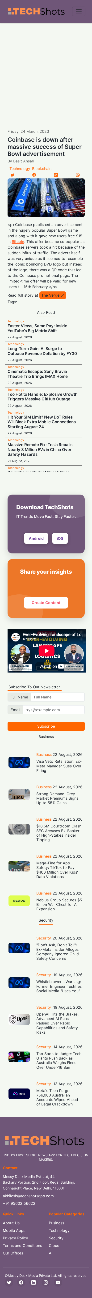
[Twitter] (12, 174)
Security (43, 938)
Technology (19, 168)
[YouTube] (58, 1282)
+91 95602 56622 (19, 1203)
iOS (60, 538)
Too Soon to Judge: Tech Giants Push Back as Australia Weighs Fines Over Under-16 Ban (58, 1060)
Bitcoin (18, 241)
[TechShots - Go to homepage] (36, 11)
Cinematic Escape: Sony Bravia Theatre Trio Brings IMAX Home (38, 374)
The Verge (50, 295)
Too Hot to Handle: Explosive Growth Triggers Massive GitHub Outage (42, 396)
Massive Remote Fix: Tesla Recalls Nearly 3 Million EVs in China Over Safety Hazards (40, 449)
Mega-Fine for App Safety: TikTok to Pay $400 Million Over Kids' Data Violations (57, 870)
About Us (11, 1223)
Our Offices (13, 1253)
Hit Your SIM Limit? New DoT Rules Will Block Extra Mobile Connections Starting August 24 (42, 422)
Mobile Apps (14, 1230)
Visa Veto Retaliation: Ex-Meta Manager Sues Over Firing (59, 766)
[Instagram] (46, 1282)
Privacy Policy (15, 1238)
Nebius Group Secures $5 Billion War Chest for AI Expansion (59, 904)
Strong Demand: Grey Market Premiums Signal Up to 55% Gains (57, 798)
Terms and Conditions (22, 1245)
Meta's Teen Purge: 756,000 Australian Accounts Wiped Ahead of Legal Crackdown (57, 1097)
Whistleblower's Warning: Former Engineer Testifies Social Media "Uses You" (59, 986)
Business (44, 754)
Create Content (46, 602)
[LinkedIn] (56, 174)
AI (50, 1253)
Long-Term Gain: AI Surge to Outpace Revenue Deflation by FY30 (42, 351)
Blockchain (41, 168)
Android (36, 538)
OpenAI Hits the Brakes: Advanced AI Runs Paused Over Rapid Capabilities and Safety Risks (57, 1023)
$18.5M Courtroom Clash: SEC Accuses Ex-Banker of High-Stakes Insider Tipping (59, 833)
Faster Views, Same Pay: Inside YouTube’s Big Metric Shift (37, 328)
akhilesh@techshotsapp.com (28, 1195)
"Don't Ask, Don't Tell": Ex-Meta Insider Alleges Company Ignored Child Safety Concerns (57, 952)
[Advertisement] (46, 71)
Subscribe (46, 726)
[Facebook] (34, 174)
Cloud (54, 1245)
